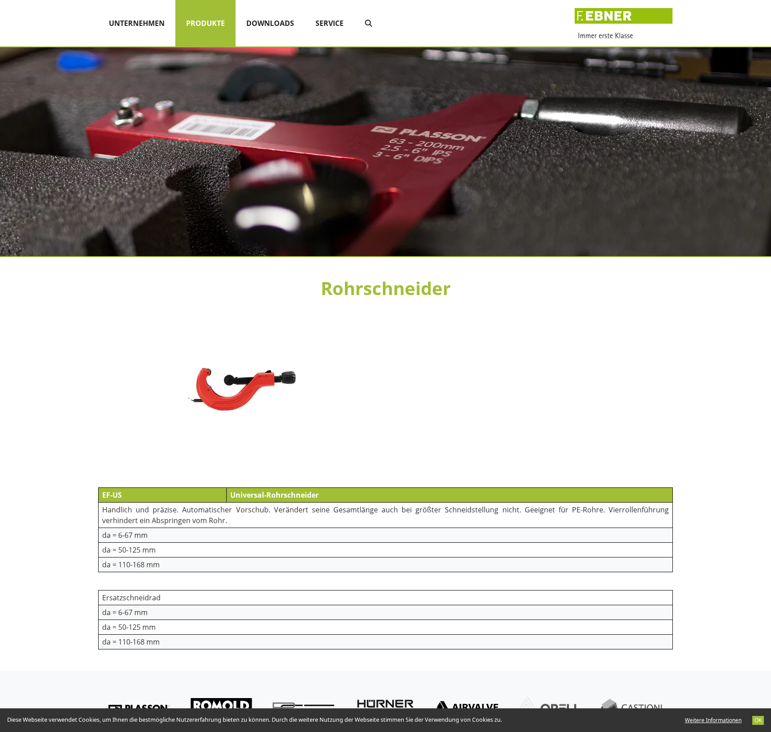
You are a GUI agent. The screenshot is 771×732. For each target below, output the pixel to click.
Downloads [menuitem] (270, 23)
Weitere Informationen (713, 720)
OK (758, 720)
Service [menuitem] (329, 23)
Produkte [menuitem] (211, 23)
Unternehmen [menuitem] (137, 23)
